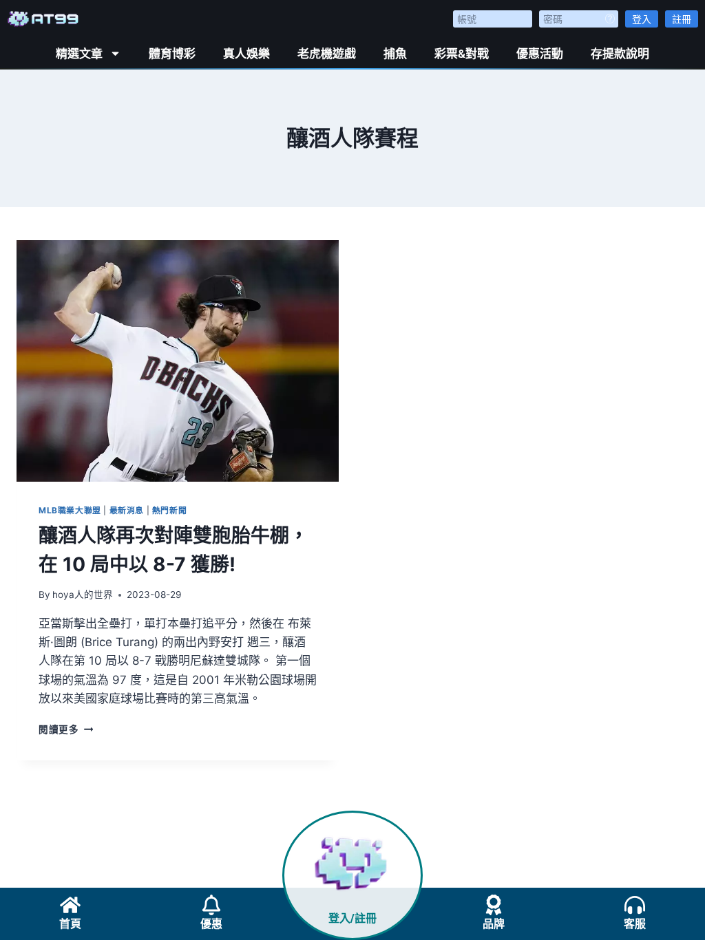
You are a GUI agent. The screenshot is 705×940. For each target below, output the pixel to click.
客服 (635, 923)
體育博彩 (172, 54)
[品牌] (493, 905)
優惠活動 (539, 54)
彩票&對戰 (461, 54)
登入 (641, 19)
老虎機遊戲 (326, 54)
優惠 (211, 923)
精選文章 (79, 54)
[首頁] (70, 905)
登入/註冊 (352, 918)
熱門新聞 (169, 510)
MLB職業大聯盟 (70, 510)
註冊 (681, 19)
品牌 (494, 923)
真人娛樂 (246, 54)
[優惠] (211, 905)
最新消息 (126, 510)
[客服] (634, 905)
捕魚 (395, 54)
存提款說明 (620, 54)
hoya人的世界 (82, 594)
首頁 (70, 923)
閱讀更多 (66, 729)
